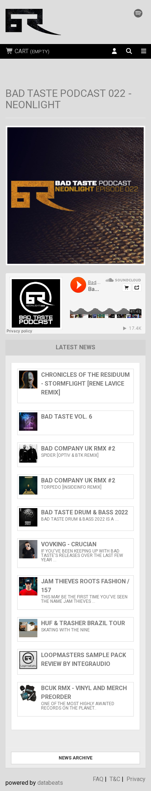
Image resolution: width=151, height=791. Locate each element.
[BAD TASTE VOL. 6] (75, 428)
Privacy (136, 779)
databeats (50, 782)
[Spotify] (138, 13)
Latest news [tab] (75, 347)
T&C (115, 779)
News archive (75, 758)
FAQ (98, 779)
